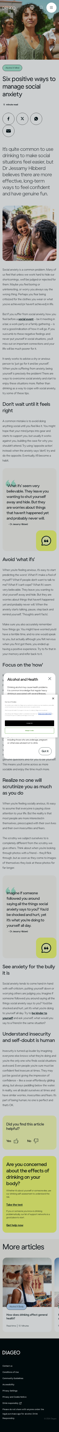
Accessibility (8, 1384)
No (29, 1141)
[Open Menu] (51, 8)
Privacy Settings (10, 1391)
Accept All (29, 723)
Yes (8, 1141)
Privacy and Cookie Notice (14, 1397)
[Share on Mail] (8, 131)
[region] (29, 716)
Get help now (14, 1225)
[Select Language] (31, 7)
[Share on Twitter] (22, 119)
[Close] (53, 698)
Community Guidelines (13, 1378)
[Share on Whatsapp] (36, 119)
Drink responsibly (10, 1403)
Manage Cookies (29, 730)
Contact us (7, 1366)
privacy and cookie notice (45, 713)
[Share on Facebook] (8, 119)
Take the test (14, 1204)
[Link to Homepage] (11, 1352)
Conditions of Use (11, 1372)
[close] (10, 679)
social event (26, 319)
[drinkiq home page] (9, 7)
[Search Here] (41, 8)
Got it (45, 751)
